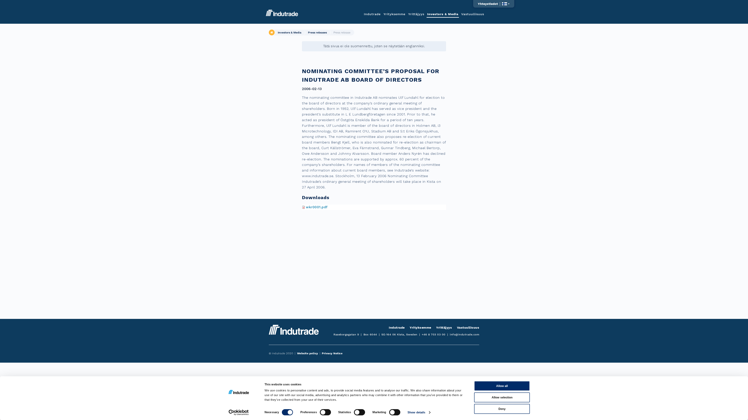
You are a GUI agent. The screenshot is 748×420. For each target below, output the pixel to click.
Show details (416, 412)
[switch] (325, 412)
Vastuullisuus (472, 14)
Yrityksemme (394, 14)
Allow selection (502, 397)
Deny (501, 408)
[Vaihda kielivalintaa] (506, 4)
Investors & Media (442, 14)
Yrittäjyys (416, 14)
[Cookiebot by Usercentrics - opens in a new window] (239, 412)
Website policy (307, 353)
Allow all (502, 386)
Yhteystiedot (488, 4)
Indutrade (372, 14)
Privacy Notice (332, 353)
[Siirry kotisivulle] (282, 13)
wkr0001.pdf (317, 207)
